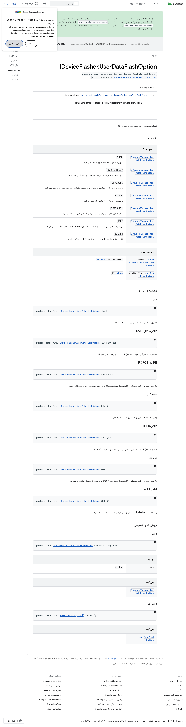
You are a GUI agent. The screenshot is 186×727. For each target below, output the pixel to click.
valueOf (101, 259)
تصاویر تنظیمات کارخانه (174, 699)
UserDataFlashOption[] (146, 274)
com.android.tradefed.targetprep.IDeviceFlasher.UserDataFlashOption (114, 95)
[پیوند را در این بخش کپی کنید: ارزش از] (144, 534)
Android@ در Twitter (112, 681)
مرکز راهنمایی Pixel (53, 685)
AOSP (154, 56)
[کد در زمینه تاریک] (155, 308)
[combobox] (64, 3)
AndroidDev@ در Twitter (111, 685)
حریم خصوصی (132, 721)
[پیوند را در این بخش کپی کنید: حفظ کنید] (142, 394)
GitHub (179, 709)
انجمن (164, 721)
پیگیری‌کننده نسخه (54, 709)
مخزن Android (176, 681)
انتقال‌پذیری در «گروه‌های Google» (108, 709)
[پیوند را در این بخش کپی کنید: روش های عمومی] (130, 525)
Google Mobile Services (50, 699)
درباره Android (176, 721)
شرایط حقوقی (154, 721)
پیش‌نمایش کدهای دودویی (173, 695)
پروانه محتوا (112, 658)
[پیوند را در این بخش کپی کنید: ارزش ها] (144, 604)
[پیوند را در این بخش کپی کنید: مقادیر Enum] (135, 290)
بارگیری (180, 690)
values (119, 273)
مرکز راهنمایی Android (51, 681)
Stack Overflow (54, 704)
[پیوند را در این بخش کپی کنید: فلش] (148, 299)
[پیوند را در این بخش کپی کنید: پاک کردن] (143, 458)
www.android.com (52, 695)
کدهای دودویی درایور (174, 704)
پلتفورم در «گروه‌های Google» (109, 699)
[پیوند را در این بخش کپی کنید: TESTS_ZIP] (139, 426)
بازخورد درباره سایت (116, 721)
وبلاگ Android (115, 690)
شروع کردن (14, 43)
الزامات (180, 685)
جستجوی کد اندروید (138, 3)
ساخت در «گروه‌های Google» (110, 704)
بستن (31, 43)
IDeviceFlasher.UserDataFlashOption (135, 77)
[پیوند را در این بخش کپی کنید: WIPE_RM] (140, 489)
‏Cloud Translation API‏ (98, 44)
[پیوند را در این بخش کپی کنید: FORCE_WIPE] (134, 363)
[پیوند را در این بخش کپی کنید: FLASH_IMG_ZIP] (131, 331)
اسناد (159, 3)
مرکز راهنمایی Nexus (52, 690)
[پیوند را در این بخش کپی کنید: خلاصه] (144, 138)
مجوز (143, 721)
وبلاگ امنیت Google (113, 695)
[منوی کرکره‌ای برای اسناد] (153, 3)
